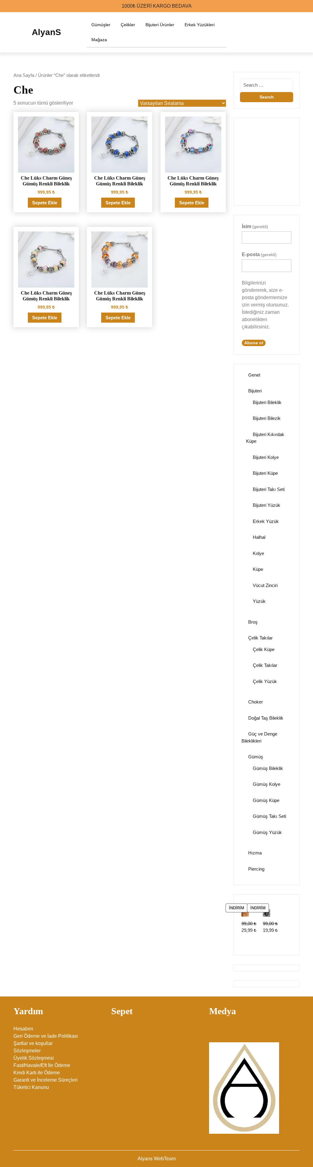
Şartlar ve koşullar (33, 1043)
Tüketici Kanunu (31, 1087)
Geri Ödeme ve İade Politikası (45, 1036)
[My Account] (286, 32)
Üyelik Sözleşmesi (33, 1058)
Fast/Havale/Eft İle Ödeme (41, 1065)
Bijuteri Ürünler (159, 24)
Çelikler (128, 24)
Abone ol (253, 342)
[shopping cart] (297, 32)
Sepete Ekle (44, 202)
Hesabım (23, 1028)
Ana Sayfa (23, 75)
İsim (255, 226)
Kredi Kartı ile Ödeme (36, 1072)
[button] (242, 158)
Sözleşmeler (27, 1050)
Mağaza (99, 39)
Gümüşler (100, 24)
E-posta (259, 254)
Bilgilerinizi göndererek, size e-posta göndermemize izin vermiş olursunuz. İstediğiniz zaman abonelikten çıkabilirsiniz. (265, 304)
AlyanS (46, 32)
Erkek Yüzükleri (200, 24)
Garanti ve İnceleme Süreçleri (45, 1080)
